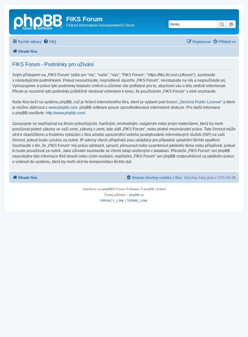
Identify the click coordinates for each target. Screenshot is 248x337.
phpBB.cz (136, 195)
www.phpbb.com (63, 107)
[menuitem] (49, 42)
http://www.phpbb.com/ (65, 113)
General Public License (200, 102)
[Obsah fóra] (38, 21)
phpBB (107, 189)
